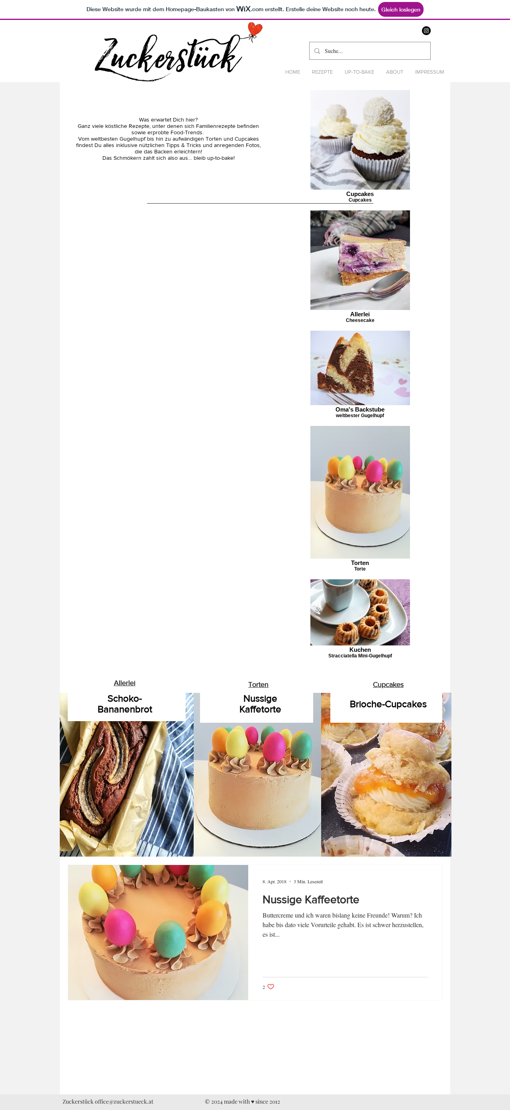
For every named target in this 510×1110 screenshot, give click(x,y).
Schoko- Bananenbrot (125, 703)
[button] (322, 72)
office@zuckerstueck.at (124, 1101)
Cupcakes (388, 684)
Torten (258, 684)
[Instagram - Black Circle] (426, 30)
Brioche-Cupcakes (388, 703)
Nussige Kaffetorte (260, 703)
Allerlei (124, 683)
